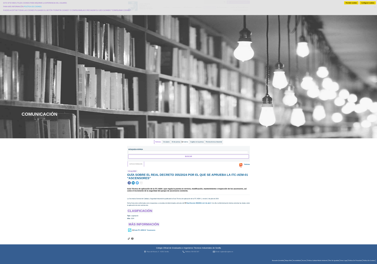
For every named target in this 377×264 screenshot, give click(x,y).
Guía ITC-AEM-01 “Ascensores (144, 230)
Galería (185, 142)
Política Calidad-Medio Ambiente (317, 260)
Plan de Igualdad (334, 260)
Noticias (158, 142)
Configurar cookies (367, 3)
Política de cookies (32, 6)
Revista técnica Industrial (214, 142)
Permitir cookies (351, 3)
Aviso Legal (343, 260)
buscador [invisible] (278, 260)
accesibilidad (297, 260)
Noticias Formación (135, 164)
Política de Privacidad (355, 260)
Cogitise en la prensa (197, 142)
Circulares (166, 142)
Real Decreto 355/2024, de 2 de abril (198, 203)
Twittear (137, 182)
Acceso (304, 260)
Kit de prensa (176, 142)
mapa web (288, 260)
